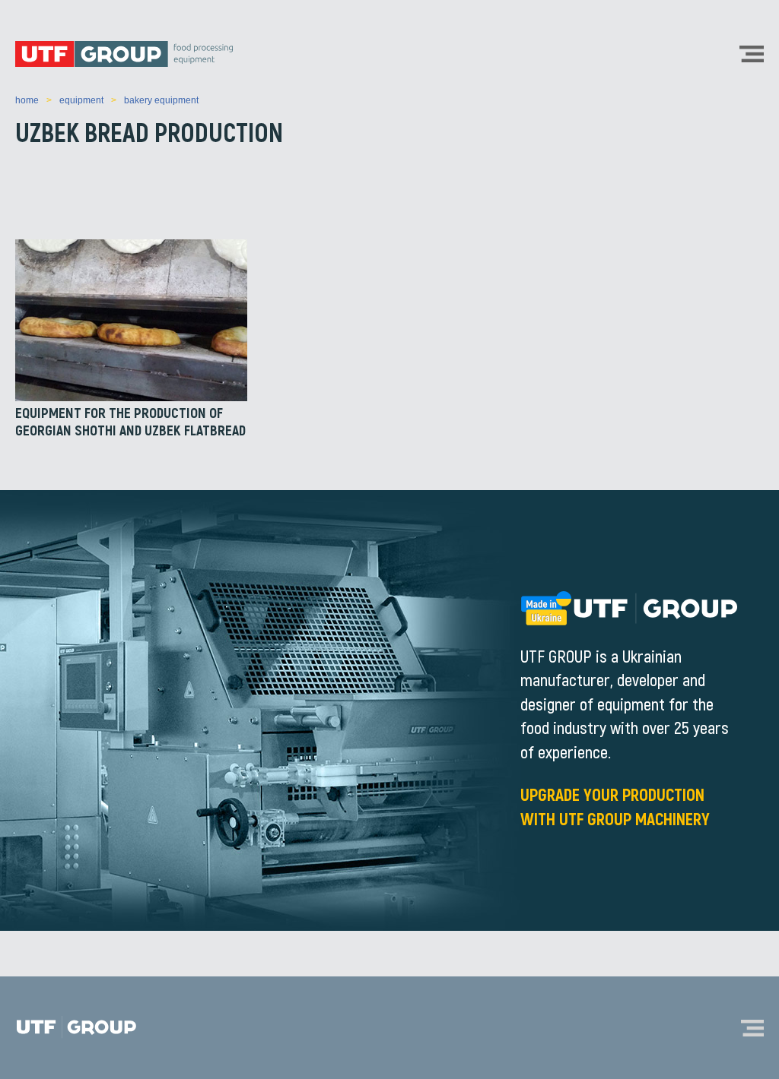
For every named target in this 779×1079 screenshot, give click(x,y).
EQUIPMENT (81, 100)
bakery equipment (161, 100)
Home (27, 100)
